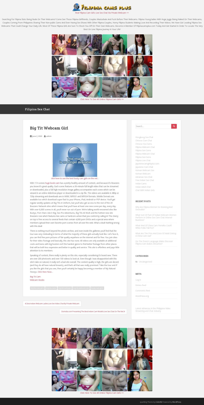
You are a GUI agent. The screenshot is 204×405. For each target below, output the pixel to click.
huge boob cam (52, 183)
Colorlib (159, 402)
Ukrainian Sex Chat (143, 177)
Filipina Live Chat (142, 160)
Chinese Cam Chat (143, 140)
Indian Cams (141, 183)
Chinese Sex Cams (143, 144)
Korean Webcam (142, 173)
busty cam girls (97, 288)
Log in (138, 279)
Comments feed (142, 290)
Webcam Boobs (37, 280)
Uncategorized (145, 261)
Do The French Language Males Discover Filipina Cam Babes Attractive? (154, 242)
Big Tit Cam (35, 276)
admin (48, 136)
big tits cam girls (37, 288)
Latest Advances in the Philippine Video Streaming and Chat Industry (152, 309)
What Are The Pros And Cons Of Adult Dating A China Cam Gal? (155, 234)
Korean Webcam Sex (144, 170)
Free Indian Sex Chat (144, 180)
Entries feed (140, 285)
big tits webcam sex (81, 288)
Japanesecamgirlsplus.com (147, 163)
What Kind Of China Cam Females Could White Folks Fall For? (153, 226)
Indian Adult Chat (143, 187)
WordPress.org (142, 296)
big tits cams (51, 288)
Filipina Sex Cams (143, 150)
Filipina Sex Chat (37, 109)
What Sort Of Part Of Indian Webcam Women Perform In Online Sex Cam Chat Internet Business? (155, 217)
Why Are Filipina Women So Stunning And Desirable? (153, 208)
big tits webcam (65, 288)
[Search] (174, 126)
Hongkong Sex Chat (144, 137)
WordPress (176, 402)
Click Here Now (44, 272)
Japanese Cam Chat (144, 167)
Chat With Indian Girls (145, 190)
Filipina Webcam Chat (145, 147)
